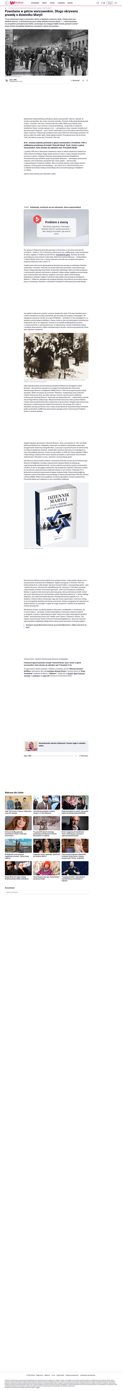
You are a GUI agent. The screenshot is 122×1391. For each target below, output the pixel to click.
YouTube (27, 676)
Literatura (61, 3)
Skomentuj (76, 80)
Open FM (46, 676)
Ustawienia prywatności (87, 1375)
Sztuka (52, 3)
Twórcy (44, 3)
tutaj (38, 1387)
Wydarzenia (35, 3)
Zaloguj (110, 3)
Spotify (70, 673)
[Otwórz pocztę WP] (97, 3)
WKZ (15, 80)
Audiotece (36, 676)
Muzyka (70, 3)
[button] (103, 3)
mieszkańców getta (63, 255)
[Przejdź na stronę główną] (7, 4)
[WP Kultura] (20, 3)
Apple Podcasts (79, 673)
